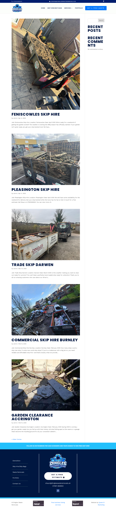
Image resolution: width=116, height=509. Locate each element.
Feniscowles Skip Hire (36, 114)
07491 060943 (57, 486)
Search (101, 20)
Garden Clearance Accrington (32, 417)
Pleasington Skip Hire (36, 189)
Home (43, 8)
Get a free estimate (57, 476)
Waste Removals (18, 472)
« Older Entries (16, 439)
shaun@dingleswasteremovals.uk (58, 483)
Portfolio (79, 8)
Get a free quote (95, 8)
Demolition (16, 460)
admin (15, 118)
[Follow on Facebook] (58, 490)
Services (67, 8)
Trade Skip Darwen (32, 264)
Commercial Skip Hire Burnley (45, 340)
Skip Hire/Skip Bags (54, 8)
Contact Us (16, 483)
